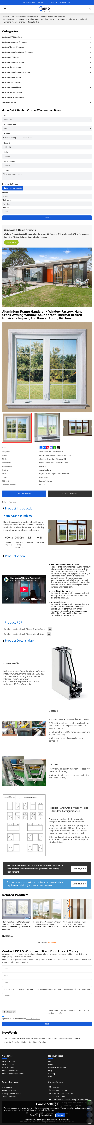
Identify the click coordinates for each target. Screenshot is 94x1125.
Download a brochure (57, 1067)
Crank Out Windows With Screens (66, 1038)
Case (50, 1076)
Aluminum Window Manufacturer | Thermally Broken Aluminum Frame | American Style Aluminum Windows (16, 925)
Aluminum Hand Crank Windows (51, 16)
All (10, 16)
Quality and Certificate (11, 1093)
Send (47, 1024)
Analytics (42, 1119)
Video (50, 1064)
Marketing (64, 1119)
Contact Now (26, 493)
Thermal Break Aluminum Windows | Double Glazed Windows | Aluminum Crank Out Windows (46, 924)
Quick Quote (7, 1087)
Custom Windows (9, 1061)
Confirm (47, 217)
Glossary (51, 1073)
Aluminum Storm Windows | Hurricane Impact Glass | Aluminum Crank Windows (74, 924)
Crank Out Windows (11, 1038)
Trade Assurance (9, 1096)
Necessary (32, 1119)
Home (5, 16)
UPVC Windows (8, 1067)
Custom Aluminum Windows (25, 16)
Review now (52, 942)
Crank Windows (26, 1038)
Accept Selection (47, 1115)
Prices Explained (9, 1090)
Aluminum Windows (10, 1070)
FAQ (50, 1061)
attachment (10, 1012)
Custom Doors (8, 1064)
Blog (50, 1070)
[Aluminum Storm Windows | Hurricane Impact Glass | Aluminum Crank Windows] (77, 909)
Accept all (60, 1115)
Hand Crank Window (37, 1042)
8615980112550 (59, 1096)
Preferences (53, 1119)
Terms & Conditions (33, 1019)
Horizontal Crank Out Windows (15, 1042)
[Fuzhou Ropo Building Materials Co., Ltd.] (45, 9)
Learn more (11, 242)
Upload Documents (14, 188)
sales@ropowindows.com (63, 1093)
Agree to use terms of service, (21, 1019)
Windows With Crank (42, 1038)
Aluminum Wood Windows (13, 1073)
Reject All (33, 1115)
